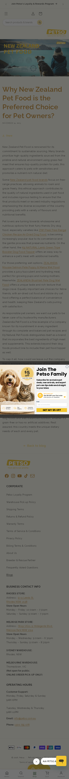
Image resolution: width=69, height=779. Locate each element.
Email (37, 401)
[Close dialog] (67, 366)
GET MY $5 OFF (52, 410)
